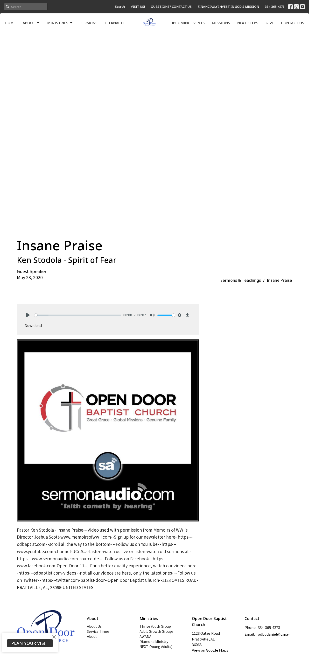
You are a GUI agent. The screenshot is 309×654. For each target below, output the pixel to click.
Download (33, 325)
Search (120, 6)
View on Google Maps (210, 650)
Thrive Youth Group (155, 626)
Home (10, 22)
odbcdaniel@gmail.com (275, 634)
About (29, 22)
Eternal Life (116, 22)
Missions (221, 22)
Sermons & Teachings (240, 280)
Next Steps (247, 22)
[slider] (77, 315)
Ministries (57, 22)
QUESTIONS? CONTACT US (171, 6)
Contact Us (292, 22)
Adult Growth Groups (157, 631)
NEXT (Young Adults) (156, 646)
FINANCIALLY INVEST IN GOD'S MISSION (228, 6)
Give (270, 22)
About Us (94, 626)
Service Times (98, 631)
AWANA (145, 636)
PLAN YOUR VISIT (30, 643)
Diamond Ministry (154, 641)
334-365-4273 (274, 6)
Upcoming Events (187, 22)
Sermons (89, 22)
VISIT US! (138, 6)
